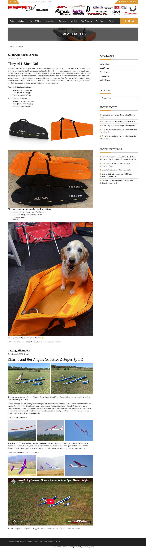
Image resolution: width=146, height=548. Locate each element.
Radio (12, 21)
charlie (43, 342)
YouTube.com (105, 72)
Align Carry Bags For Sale (23, 54)
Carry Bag (36, 342)
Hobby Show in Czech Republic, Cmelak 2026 (118, 121)
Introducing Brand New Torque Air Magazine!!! (119, 125)
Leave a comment (54, 342)
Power (111, 21)
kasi (24, 58)
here (25, 417)
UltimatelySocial (88, 547)
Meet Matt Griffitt (125, 170)
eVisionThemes (55, 541)
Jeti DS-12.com (105, 80)
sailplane (62, 528)
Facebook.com (105, 76)
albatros (50, 528)
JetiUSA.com (104, 68)
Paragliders (100, 21)
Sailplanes (62, 21)
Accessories (50, 21)
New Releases (86, 21)
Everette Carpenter (109, 170)
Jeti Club (74, 21)
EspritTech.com (105, 64)
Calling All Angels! (19, 350)
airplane (43, 528)
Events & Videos (35, 21)
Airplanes (21, 21)
